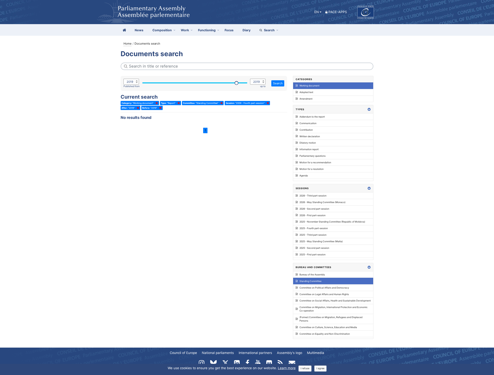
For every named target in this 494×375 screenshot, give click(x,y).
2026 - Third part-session (313, 195)
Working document (309, 85)
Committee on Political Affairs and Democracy (324, 287)
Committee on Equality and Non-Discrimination (324, 333)
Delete (156, 103)
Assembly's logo (289, 353)
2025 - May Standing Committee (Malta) (321, 241)
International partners (255, 353)
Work (185, 30)
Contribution (306, 129)
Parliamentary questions (312, 155)
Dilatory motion (307, 142)
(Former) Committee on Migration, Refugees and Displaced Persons (330, 319)
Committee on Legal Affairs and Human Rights (324, 294)
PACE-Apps (337, 12)
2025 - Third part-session (313, 234)
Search (269, 30)
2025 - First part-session (312, 254)
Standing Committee (310, 281)
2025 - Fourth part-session (313, 228)
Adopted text (306, 92)
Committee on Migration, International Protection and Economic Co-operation (333, 309)
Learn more (287, 368)
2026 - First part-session (312, 215)
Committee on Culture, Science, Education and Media (328, 327)
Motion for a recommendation (315, 162)
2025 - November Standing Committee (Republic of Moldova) (332, 221)
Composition (162, 30)
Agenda (303, 175)
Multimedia (315, 353)
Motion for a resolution (311, 169)
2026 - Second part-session (314, 208)
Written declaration (309, 136)
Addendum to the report (312, 116)
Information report (309, 149)
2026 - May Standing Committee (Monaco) (322, 202)
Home (128, 43)
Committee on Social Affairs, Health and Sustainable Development (335, 300)
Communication (307, 123)
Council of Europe (183, 353)
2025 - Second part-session (314, 247)
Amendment (305, 98)
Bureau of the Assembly (312, 274)
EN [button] (316, 12)
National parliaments (218, 353)
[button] (369, 109)
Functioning (207, 30)
